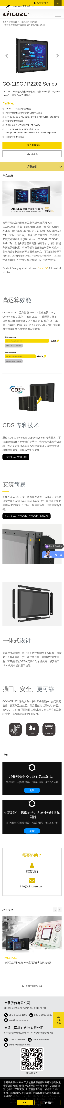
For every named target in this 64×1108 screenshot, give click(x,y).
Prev (6, 55)
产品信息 (13, 22)
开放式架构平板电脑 (28, 22)
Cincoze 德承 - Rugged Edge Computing (15, 13)
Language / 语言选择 (21, 6)
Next (57, 55)
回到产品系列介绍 (34, 986)
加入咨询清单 (33, 145)
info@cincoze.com (18, 1020)
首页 (4, 22)
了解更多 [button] (47, 1102)
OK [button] (25, 1102)
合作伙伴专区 (43, 3)
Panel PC (43, 268)
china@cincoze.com (19, 1044)
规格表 (34, 154)
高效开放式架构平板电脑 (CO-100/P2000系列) (24, 25)
